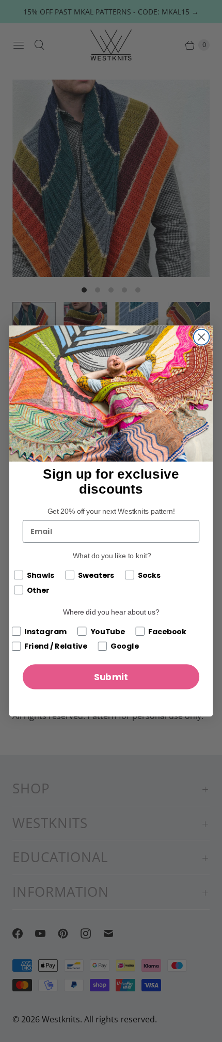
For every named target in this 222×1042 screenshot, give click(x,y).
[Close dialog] (202, 337)
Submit (111, 676)
